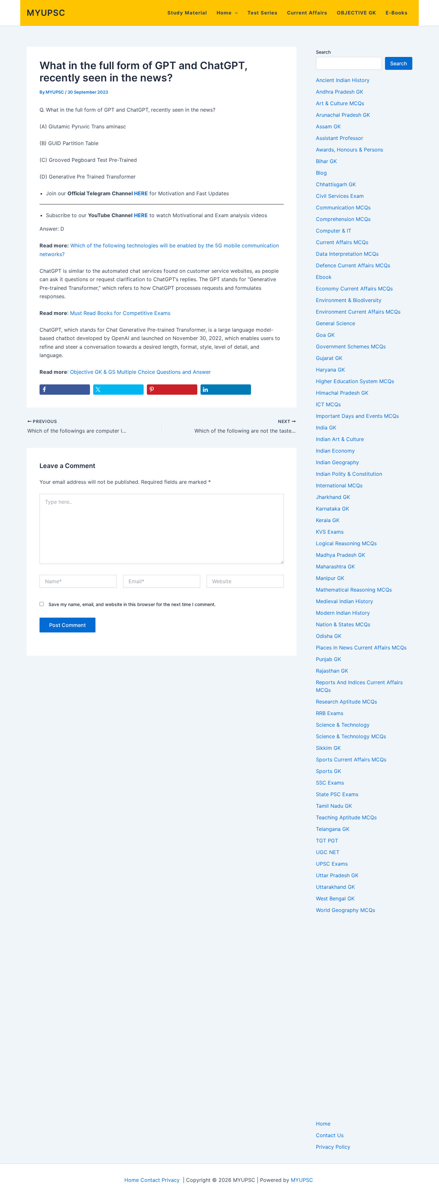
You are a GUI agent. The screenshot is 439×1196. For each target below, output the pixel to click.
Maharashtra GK (335, 566)
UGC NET (327, 852)
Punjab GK (328, 659)
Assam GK (328, 126)
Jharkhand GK (333, 497)
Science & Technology (343, 725)
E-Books (397, 13)
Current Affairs (307, 13)
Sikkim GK (328, 748)
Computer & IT (333, 230)
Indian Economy (335, 450)
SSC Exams (330, 782)
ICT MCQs (328, 404)
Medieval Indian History (344, 601)
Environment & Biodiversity (348, 300)
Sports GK (328, 771)
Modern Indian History (343, 613)
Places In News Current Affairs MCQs (361, 647)
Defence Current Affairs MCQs (353, 265)
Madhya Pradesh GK (340, 555)
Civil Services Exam (340, 196)
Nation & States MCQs (343, 624)
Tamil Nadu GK (334, 806)
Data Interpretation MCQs (347, 254)
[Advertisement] (364, 1016)
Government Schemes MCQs (351, 346)
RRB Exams (329, 713)
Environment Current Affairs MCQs (358, 311)
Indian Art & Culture (340, 439)
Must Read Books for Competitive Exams (120, 313)
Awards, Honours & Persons (349, 149)
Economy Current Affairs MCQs (354, 288)
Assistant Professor (339, 138)
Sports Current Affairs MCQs (351, 759)
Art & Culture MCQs (340, 103)
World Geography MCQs (345, 910)
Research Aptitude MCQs (346, 701)
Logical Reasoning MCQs (346, 543)
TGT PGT (327, 840)
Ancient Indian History (343, 80)
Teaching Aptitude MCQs (346, 817)
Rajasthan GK (332, 670)
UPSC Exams (332, 863)
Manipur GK (330, 578)
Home (224, 13)
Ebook (324, 277)
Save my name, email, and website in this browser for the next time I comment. (132, 604)
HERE (141, 193)
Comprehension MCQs (343, 219)
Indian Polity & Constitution (349, 474)
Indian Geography (337, 462)
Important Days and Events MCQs (357, 416)
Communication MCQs (343, 207)
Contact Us (330, 1135)
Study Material (187, 13)
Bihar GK (326, 161)
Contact (150, 1180)
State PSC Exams (337, 794)
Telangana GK (332, 829)
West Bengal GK (335, 898)
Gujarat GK (329, 358)
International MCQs (339, 485)
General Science (335, 323)
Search (323, 52)
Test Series (262, 13)
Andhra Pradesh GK (339, 91)
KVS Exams (330, 532)
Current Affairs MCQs (342, 242)
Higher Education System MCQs (355, 381)
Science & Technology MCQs (351, 736)
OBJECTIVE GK (356, 13)
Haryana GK (330, 369)
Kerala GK (327, 520)
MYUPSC (46, 13)
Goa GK (325, 335)
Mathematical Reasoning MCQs (354, 589)
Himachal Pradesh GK (342, 393)
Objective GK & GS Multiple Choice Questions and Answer (140, 372)
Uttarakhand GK (335, 887)
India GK (326, 427)
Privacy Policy (333, 1147)
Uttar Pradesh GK (337, 875)
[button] (235, 13)
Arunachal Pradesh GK (343, 115)
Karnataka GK (332, 508)
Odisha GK (328, 636)
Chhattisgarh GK (336, 184)
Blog (321, 173)
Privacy (171, 1180)
